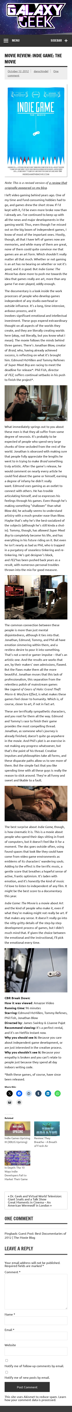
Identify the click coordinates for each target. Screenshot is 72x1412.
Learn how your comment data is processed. (35, 1398)
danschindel (41, 71)
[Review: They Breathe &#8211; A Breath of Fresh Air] (47, 1128)
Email (9, 1329)
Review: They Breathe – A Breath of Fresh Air (45, 1141)
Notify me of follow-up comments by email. (34, 1365)
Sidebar (56, 40)
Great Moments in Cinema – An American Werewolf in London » (30, 1203)
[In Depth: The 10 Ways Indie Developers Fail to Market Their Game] (17, 1158)
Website (10, 1344)
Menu (16, 40)
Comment (13, 1271)
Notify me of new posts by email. (27, 1377)
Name (10, 1314)
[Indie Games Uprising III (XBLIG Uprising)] (17, 1128)
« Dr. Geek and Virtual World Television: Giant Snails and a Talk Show (35, 1197)
